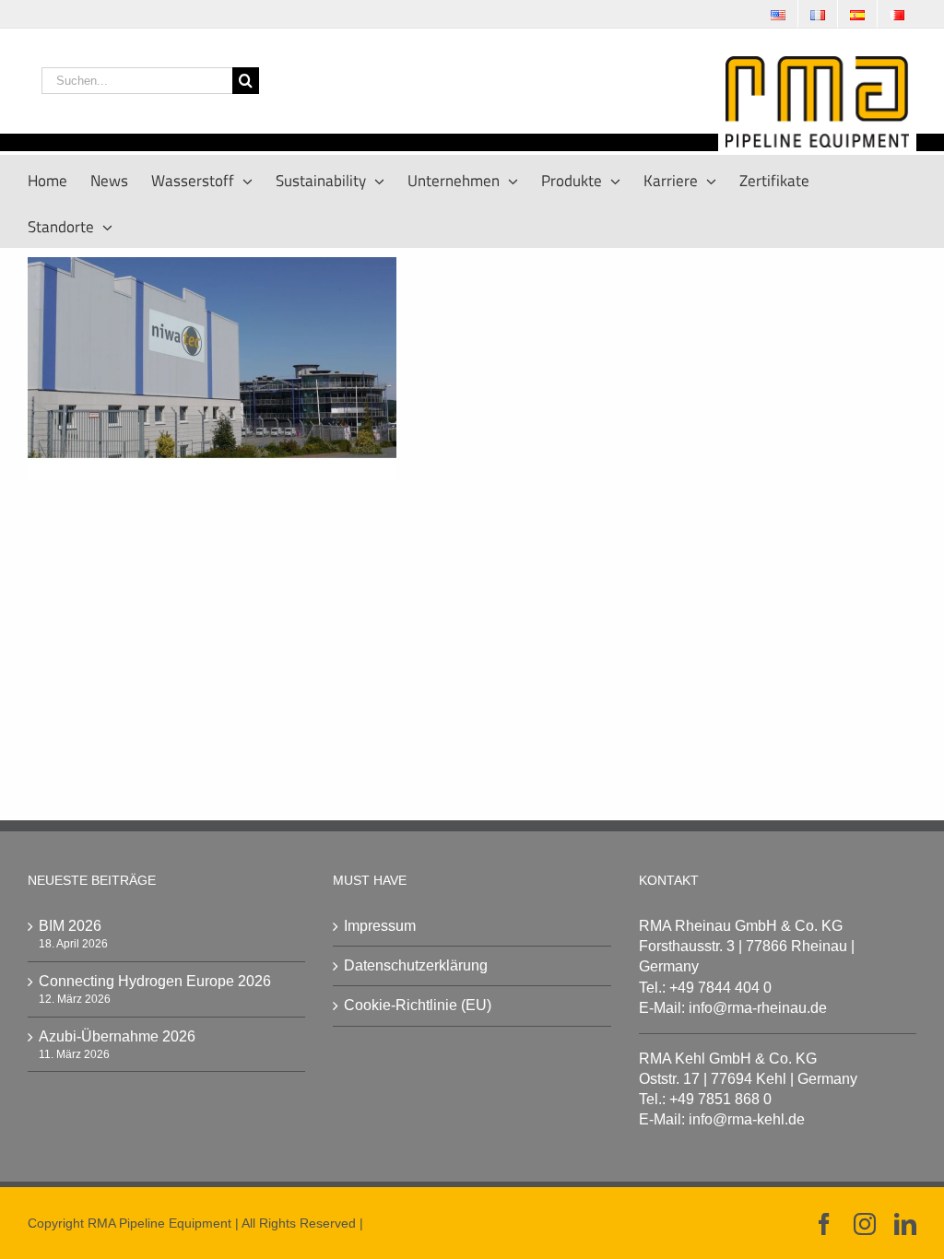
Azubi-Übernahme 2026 (117, 1036)
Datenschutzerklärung (416, 965)
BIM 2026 (70, 926)
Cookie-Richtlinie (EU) (417, 1005)
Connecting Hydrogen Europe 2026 (155, 981)
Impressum (380, 926)
